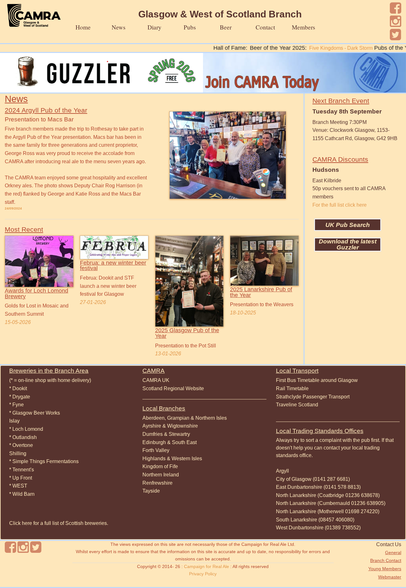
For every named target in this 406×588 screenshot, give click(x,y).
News (118, 27)
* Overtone (21, 445)
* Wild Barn (22, 494)
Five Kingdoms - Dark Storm (328, 48)
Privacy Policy (203, 573)
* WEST (18, 485)
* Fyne (16, 404)
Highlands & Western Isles (172, 458)
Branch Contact (385, 560)
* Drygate (19, 396)
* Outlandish (23, 437)
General (393, 552)
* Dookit (18, 388)
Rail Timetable (292, 388)
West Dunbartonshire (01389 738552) (318, 527)
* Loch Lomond (26, 429)
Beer (226, 27)
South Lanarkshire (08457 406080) (315, 519)
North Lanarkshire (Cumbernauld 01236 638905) (330, 503)
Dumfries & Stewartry (166, 434)
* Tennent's (21, 469)
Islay (14, 420)
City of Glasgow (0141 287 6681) (313, 479)
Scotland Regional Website (173, 388)
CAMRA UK (155, 380)
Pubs (190, 27)
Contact (265, 27)
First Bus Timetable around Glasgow (317, 380)
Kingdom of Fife (160, 466)
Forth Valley (155, 450)
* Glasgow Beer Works (34, 413)
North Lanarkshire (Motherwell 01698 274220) (327, 511)
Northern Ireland (160, 474)
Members (303, 27)
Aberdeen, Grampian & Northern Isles (184, 418)
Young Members (384, 568)
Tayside (151, 491)
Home (83, 27)
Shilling (17, 453)
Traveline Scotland (297, 404)
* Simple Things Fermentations (44, 461)
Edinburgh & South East (169, 442)
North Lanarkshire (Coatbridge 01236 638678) (328, 495)
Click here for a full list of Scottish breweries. (58, 523)
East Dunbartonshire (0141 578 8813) (318, 487)
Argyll (282, 471)
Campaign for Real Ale (206, 566)
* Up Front (20, 478)
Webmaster (389, 576)
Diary (154, 27)
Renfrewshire (157, 483)
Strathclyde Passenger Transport (313, 396)
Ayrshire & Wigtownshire (170, 426)
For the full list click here (339, 205)
